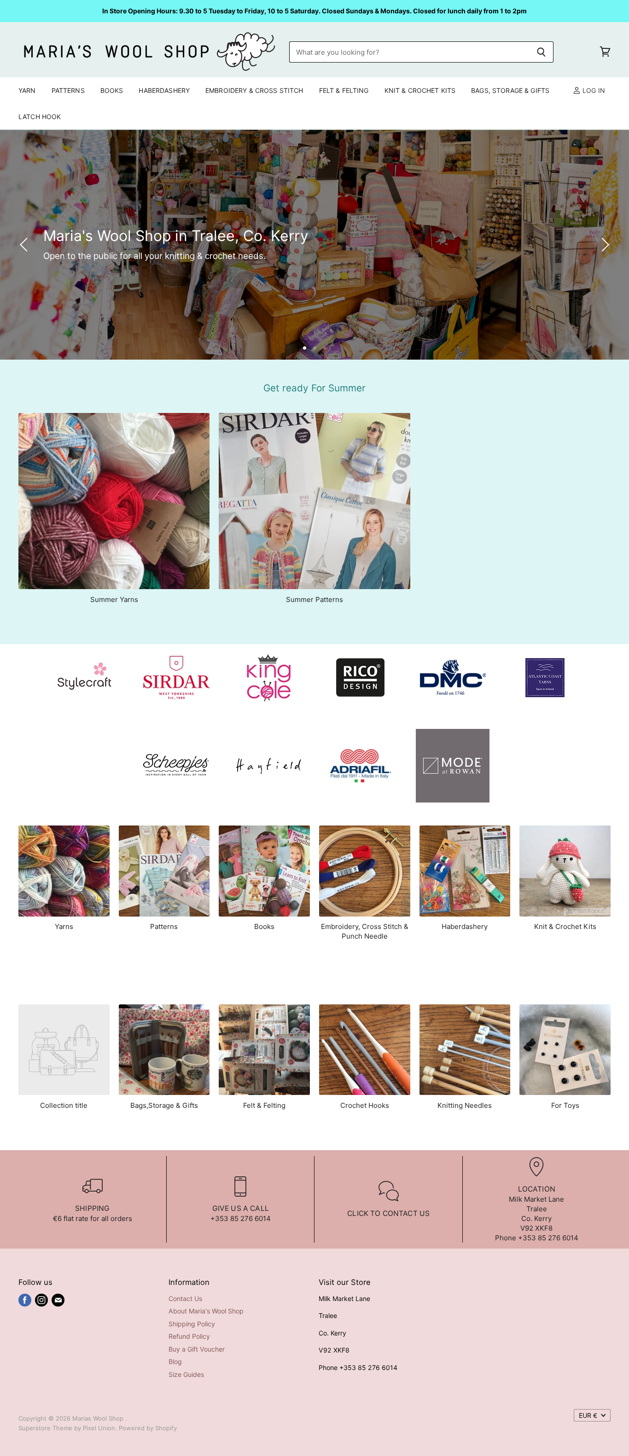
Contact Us (185, 1298)
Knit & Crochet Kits (420, 90)
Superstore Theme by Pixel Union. (67, 1428)
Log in (593, 90)
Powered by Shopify (148, 1428)
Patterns (68, 90)
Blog (175, 1361)
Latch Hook (39, 116)
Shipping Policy (192, 1324)
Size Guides (186, 1374)
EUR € (588, 1415)
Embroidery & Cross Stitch (254, 90)
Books (111, 90)
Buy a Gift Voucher (197, 1349)
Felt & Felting (344, 90)
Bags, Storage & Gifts (510, 90)
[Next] (603, 244)
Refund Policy (189, 1336)
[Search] (541, 52)
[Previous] (25, 244)
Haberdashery (164, 90)
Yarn (27, 90)
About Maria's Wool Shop (206, 1311)
